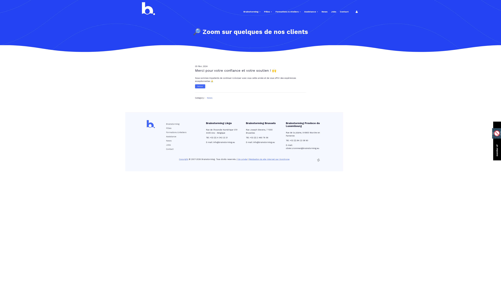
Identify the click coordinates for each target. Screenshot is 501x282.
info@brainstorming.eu (224, 142)
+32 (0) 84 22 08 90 (299, 140)
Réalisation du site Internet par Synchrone (269, 159)
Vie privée (242, 159)
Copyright (183, 159)
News (209, 98)
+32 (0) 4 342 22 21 (219, 137)
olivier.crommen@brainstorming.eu (302, 148)
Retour (200, 86)
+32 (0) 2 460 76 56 (259, 137)
